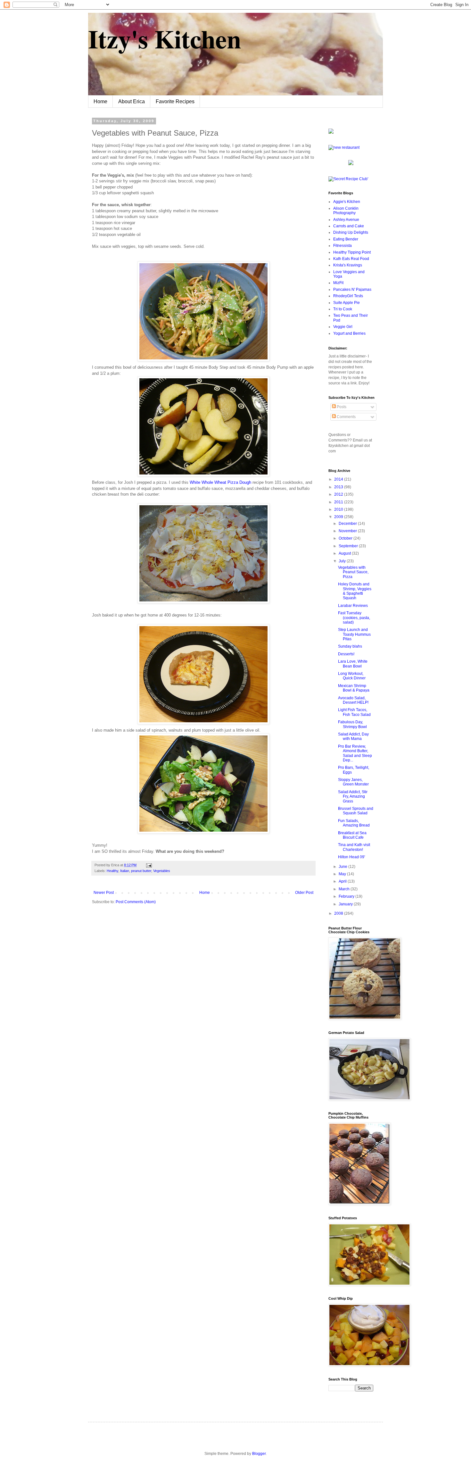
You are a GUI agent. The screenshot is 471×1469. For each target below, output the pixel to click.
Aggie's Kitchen (346, 201)
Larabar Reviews (353, 605)
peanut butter (141, 871)
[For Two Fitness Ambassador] (331, 132)
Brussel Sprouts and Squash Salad (355, 810)
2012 (339, 494)
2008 (339, 913)
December (348, 523)
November (348, 531)
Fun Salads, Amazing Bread (354, 822)
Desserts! (346, 654)
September (349, 546)
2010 (339, 509)
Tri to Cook (342, 309)
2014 (339, 479)
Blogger (259, 1453)
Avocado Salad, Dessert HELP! (353, 700)
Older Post (304, 892)
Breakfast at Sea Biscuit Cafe (352, 835)
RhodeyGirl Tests (348, 296)
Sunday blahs (350, 646)
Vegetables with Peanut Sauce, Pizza (353, 572)
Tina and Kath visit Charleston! (354, 847)
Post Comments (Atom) (136, 902)
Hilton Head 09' (351, 857)
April (343, 881)
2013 (339, 487)
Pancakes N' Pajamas (352, 289)
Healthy (112, 871)
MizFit (338, 283)
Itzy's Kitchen (164, 38)
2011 (339, 502)
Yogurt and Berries (349, 333)
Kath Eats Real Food (351, 258)
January (346, 904)
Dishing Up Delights (350, 232)
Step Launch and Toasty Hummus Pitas (354, 634)
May (343, 874)
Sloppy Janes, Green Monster (353, 781)
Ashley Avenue (346, 219)
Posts (341, 407)
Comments (346, 417)
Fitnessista (342, 245)
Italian (124, 871)
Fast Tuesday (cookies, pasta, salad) (354, 618)
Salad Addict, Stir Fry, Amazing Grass (353, 796)
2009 (339, 517)
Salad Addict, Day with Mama (353, 736)
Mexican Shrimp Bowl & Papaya (353, 688)
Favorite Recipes (175, 101)
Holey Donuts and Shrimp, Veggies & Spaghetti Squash (354, 591)
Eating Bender (345, 239)
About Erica (131, 101)
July (343, 561)
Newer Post (104, 892)
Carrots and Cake (348, 226)
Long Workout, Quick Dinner (352, 675)
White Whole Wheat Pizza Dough (221, 482)
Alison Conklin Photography (346, 210)
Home (100, 101)
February (347, 896)
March (345, 889)
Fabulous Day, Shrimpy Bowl (352, 724)
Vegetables (161, 871)
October (346, 538)
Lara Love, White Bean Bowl (353, 663)
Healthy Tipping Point (352, 252)
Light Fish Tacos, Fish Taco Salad (354, 712)
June (343, 866)
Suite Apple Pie (346, 302)
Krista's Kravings (347, 265)
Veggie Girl (342, 326)
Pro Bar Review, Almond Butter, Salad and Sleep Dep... (355, 753)
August (345, 553)
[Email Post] (148, 865)
